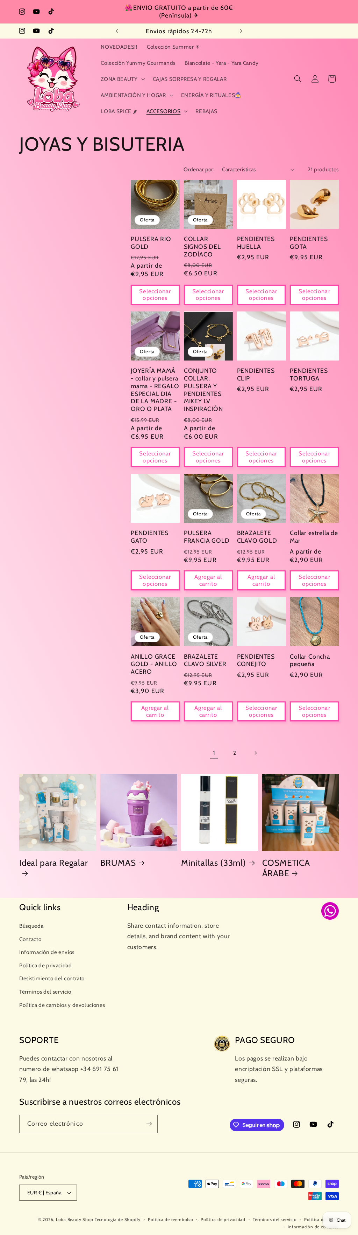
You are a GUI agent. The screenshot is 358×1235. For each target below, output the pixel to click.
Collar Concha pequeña (310, 660)
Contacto (30, 939)
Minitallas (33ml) (213, 863)
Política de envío (321, 1219)
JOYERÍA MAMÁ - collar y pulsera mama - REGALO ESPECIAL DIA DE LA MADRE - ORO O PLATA (155, 389)
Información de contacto (313, 1226)
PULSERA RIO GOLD (151, 242)
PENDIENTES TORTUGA (309, 374)
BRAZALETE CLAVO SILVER (205, 660)
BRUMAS (118, 863)
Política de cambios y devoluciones (62, 1005)
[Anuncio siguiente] (241, 31)
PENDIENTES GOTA (309, 242)
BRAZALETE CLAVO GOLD (257, 536)
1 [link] (214, 752)
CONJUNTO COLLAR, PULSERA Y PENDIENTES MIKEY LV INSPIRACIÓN (203, 389)
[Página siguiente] (255, 753)
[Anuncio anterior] (117, 31)
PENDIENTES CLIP (256, 374)
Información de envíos (46, 952)
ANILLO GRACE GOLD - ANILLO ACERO (154, 664)
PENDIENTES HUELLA (256, 242)
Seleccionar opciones (155, 295)
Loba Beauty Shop (74, 1219)
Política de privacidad (45, 965)
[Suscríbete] (149, 1124)
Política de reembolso (170, 1219)
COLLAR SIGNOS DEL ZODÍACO (202, 246)
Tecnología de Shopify (118, 1219)
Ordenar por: (199, 169)
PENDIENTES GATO (150, 536)
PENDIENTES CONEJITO (256, 660)
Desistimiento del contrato (52, 978)
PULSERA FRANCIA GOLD (207, 536)
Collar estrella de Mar (314, 536)
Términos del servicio (45, 991)
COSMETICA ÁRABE (286, 868)
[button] (122, 79)
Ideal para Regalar (53, 863)
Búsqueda (31, 925)
